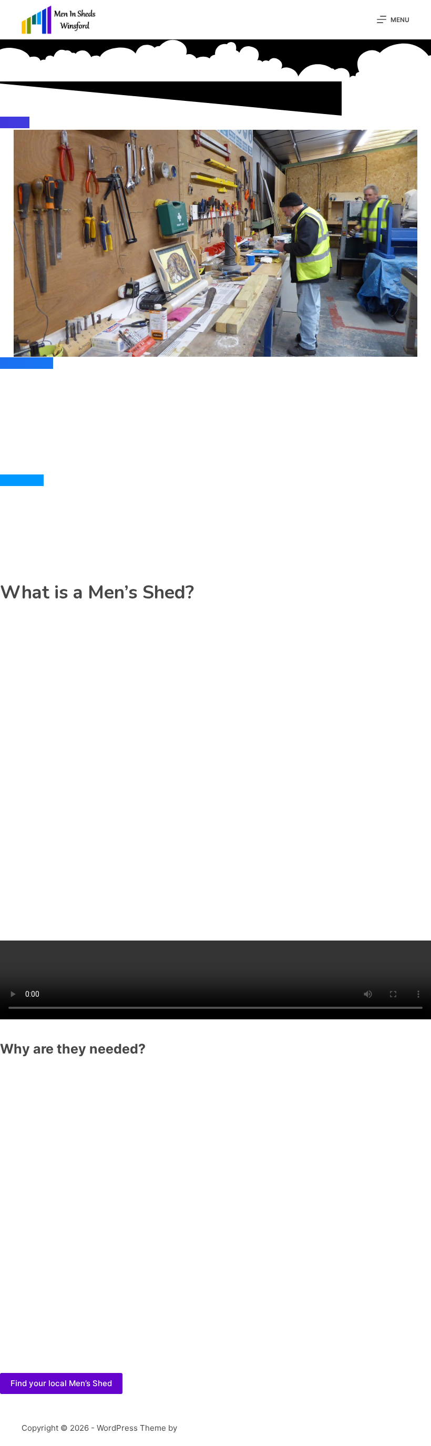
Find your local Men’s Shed (61, 1383)
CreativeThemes (209, 1427)
